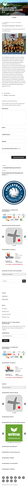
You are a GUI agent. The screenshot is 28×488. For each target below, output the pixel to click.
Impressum (5, 296)
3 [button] (15, 245)
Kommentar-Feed (6, 314)
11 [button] (20, 442)
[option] (14, 236)
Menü (14, 17)
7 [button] (15, 442)
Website (4, 141)
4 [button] (11, 442)
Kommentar (5, 108)
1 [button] (12, 245)
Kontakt (4, 292)
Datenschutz (5, 299)
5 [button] (12, 442)
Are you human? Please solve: (9, 148)
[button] (3, 237)
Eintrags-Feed (5, 311)
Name (4, 127)
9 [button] (17, 442)
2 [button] (9, 442)
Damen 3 (6, 95)
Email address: (5, 333)
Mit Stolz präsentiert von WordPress (10, 484)
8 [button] (16, 442)
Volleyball (7, 93)
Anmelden (4, 308)
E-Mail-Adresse (6, 134)
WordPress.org (5, 317)
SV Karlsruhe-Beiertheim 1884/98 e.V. (12, 10)
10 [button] (18, 442)
